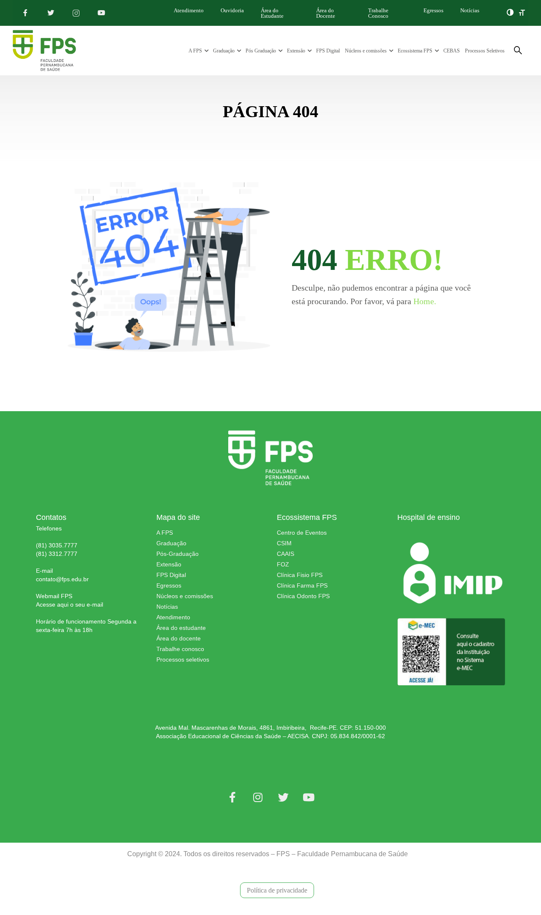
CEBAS (451, 51)
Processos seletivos (182, 659)
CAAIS (285, 553)
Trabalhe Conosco (378, 13)
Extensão (296, 51)
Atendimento (189, 10)
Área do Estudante (272, 13)
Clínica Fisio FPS (299, 575)
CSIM (284, 543)
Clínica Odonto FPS (303, 596)
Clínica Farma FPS (302, 585)
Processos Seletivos (485, 51)
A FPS (195, 51)
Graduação (224, 51)
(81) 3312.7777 (56, 553)
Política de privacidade (277, 890)
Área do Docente (325, 13)
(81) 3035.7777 (56, 545)
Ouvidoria (232, 10)
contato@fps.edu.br (62, 579)
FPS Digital (328, 51)
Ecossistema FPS (415, 51)
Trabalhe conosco (180, 649)
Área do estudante (181, 627)
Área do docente (178, 638)
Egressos (433, 10)
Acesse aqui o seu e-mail (69, 604)
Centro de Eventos (302, 532)
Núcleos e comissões (366, 51)
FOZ (283, 564)
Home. (424, 301)
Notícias (469, 10)
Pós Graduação (261, 51)
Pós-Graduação (177, 553)
